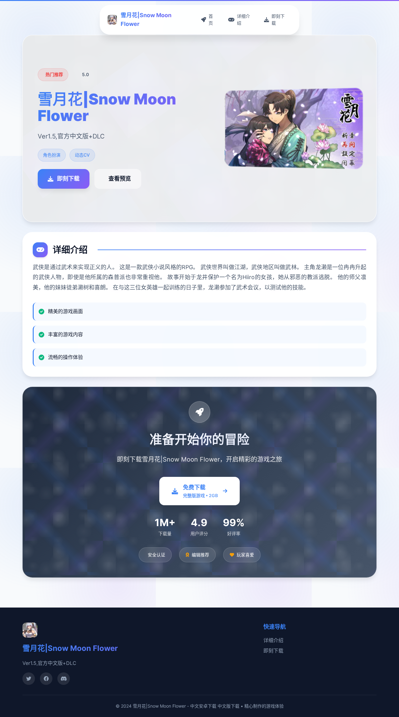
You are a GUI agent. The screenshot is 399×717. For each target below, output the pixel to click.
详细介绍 (273, 640)
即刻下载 (273, 650)
